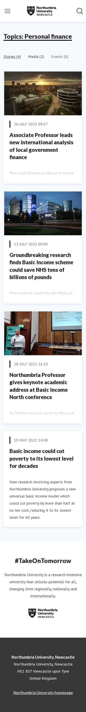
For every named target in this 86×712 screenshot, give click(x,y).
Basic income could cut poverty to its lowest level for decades (41, 458)
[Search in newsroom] (79, 11)
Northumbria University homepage (43, 692)
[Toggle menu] (7, 11)
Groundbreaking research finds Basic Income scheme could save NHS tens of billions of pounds (41, 266)
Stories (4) (12, 56)
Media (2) (36, 56)
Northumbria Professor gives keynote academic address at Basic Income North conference (38, 386)
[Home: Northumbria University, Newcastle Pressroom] (41, 11)
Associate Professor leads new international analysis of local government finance (41, 146)
